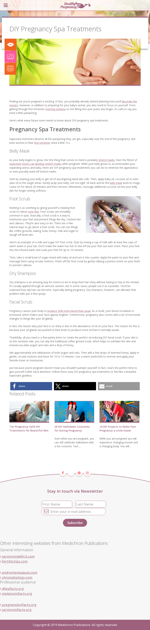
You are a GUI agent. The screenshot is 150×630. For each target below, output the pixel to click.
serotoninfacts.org (16, 609)
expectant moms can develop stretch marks (35, 164)
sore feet (33, 211)
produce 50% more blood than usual (69, 311)
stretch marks (106, 160)
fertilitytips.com (14, 561)
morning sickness (55, 109)
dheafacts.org (12, 588)
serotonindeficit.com (18, 556)
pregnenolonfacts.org (18, 605)
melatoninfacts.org (16, 593)
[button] (31, 386)
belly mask (116, 183)
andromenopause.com (19, 572)
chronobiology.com (16, 577)
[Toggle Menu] (5, 5)
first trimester (42, 142)
